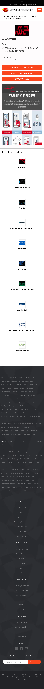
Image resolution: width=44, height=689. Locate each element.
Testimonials (22, 527)
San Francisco (5, 487)
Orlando (12, 480)
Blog (9, 5)
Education (22, 374)
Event (34, 399)
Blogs (22, 568)
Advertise (22, 600)
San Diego (37, 483)
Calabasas (39, 455)
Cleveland (37, 459)
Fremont (31, 462)
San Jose (14, 487)
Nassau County (22, 476)
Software (15, 374)
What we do (22, 636)
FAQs (22, 573)
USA (16, 441)
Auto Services (5, 395)
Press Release (22, 554)
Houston (12, 466)
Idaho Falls (19, 466)
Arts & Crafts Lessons (7, 416)
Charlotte (22, 459)
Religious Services (16, 420)
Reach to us (22, 622)
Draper (17, 462)
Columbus (30, 459)
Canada (10, 445)
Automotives (23, 392)
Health (3, 388)
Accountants (5, 434)
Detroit (24, 462)
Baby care (39, 423)
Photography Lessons (21, 416)
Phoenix (26, 480)
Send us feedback (22, 627)
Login (22, 609)
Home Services (31, 395)
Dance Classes (5, 420)
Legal (31, 381)
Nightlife (30, 392)
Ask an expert (22, 595)
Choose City (31, 5)
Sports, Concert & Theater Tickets (24, 402)
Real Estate (25, 381)
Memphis (11, 473)
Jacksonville (36, 466)
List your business (22, 590)
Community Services (19, 423)
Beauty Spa (30, 423)
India (23, 441)
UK (30, 441)
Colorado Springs (13, 459)
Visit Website (23, 79)
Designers (32, 384)
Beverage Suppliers (23, 427)
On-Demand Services (20, 384)
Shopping (20, 399)
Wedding (31, 406)
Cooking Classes (14, 406)
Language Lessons (18, 409)
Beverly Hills (23, 455)
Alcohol (22, 388)
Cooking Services (32, 430)
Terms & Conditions (22, 522)
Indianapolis (28, 466)
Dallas (3, 462)
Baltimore (31, 455)
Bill (37, 384)
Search (22, 604)
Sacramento (29, 487)
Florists (22, 430)
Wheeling (11, 491)
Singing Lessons (35, 416)
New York (31, 476)
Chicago (3, 459)
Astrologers (4, 406)
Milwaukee (35, 473)
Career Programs (6, 409)
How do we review (22, 549)
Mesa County (19, 473)
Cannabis (21, 377)
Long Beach (34, 469)
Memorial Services (6, 402)
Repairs (3, 399)
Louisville (4, 473)
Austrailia (39, 441)
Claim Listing (8, 57)
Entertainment (5, 392)
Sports (25, 413)
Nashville (13, 476)
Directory (22, 558)
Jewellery (34, 434)
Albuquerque (27, 452)
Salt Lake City (21, 483)
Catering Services (6, 423)
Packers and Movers (23, 434)
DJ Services (23, 406)
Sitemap (22, 563)
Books (3, 427)
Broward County (6, 455)
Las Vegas (11, 469)
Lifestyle (14, 392)
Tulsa (3, 491)
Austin (18, 452)
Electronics (30, 388)
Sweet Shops (12, 427)
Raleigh (12, 483)
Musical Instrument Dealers (9, 430)
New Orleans (5, 480)
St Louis (20, 487)
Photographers (30, 377)
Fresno (38, 462)
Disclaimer (22, 531)
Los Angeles (26, 469)
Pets (12, 395)
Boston (35, 452)
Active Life (27, 399)
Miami (27, 473)
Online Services (15, 381)
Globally (10, 441)
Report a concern (22, 632)
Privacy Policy (22, 517)
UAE (2, 445)
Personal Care (5, 381)
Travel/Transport (13, 388)
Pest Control (11, 399)
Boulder (15, 455)
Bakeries (13, 434)
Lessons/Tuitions (30, 409)
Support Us (22, 512)
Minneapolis (5, 476)
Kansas (3, 469)
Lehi (16, 469)
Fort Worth (4, 466)
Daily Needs (21, 395)
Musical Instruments (7, 413)
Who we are (22, 536)
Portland (33, 480)
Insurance (18, 413)
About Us (22, 508)
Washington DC (21, 491)
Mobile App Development (9, 377)
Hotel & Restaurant (7, 384)
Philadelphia (5, 483)
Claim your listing (22, 586)
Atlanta (11, 452)
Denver (10, 462)
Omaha (19, 480)
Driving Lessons (29, 420)
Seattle (29, 483)
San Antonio (38, 487)
